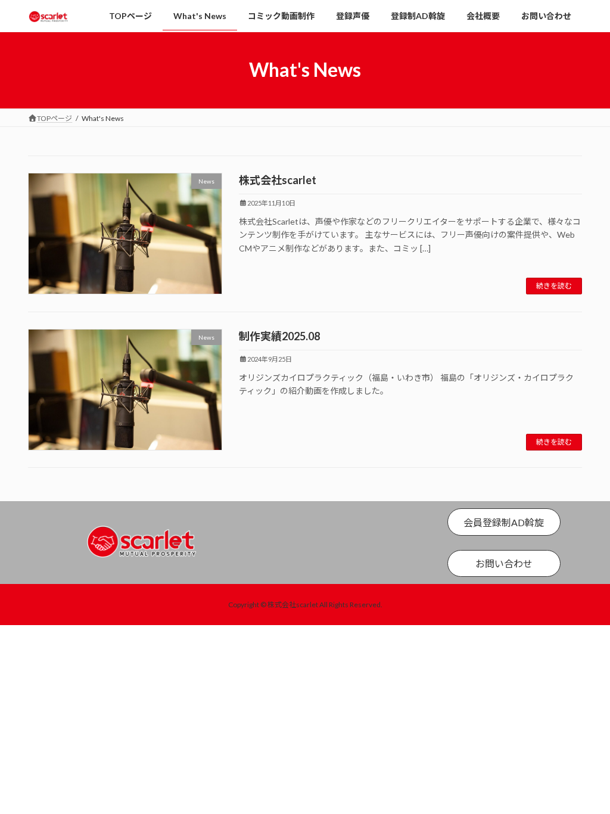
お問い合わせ (504, 563)
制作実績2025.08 (279, 336)
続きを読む (554, 285)
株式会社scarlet (277, 180)
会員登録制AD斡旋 (503, 522)
